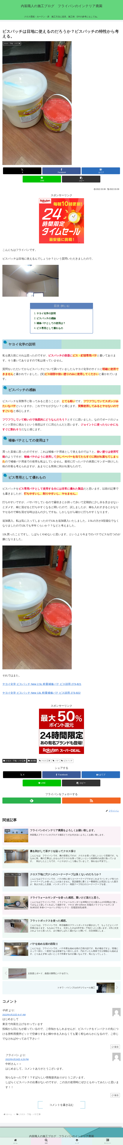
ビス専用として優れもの (50, 328)
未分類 (33, 761)
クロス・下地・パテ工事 (16, 761)
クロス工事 (45, 761)
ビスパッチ (67, 761)
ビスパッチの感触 (46, 318)
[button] (81, 179)
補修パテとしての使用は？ (51, 323)
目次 (57, 305)
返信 (116, 1047)
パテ (57, 761)
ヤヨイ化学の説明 (46, 313)
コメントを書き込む (61, 1104)
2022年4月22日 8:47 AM (14, 1014)
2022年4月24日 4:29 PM (17, 1059)
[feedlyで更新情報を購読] (31, 801)
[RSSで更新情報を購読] (91, 801)
